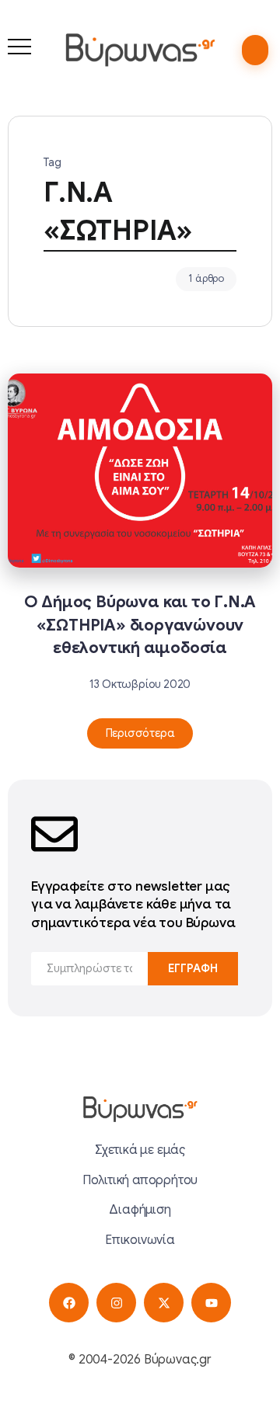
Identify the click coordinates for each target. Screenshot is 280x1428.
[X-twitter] (164, 1302)
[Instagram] (116, 1302)
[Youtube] (211, 1302)
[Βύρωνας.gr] (140, 49)
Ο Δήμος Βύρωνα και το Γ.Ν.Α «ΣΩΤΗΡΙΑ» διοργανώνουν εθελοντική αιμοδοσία (140, 624)
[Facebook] (69, 1302)
